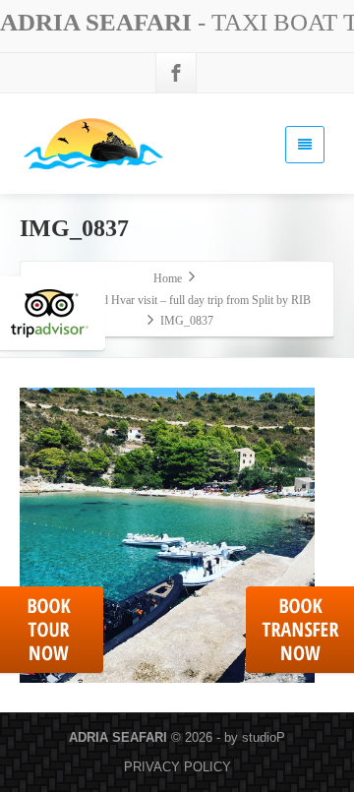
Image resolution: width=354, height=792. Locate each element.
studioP (263, 737)
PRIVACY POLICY (177, 767)
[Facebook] (176, 72)
